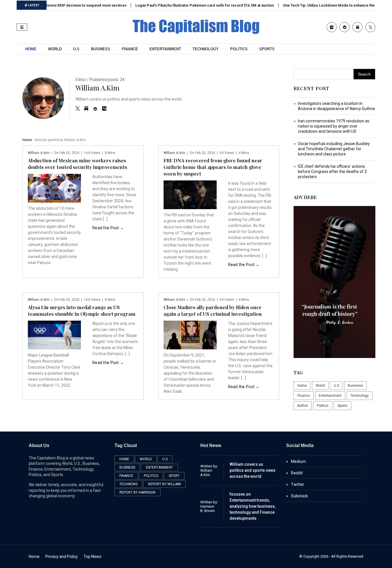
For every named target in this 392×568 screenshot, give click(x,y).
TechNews (128, 484)
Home (27, 140)
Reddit (297, 473)
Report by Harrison (137, 492)
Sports (267, 49)
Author (302, 405)
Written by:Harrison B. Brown (209, 506)
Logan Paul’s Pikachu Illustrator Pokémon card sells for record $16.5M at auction (201, 5)
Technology (206, 49)
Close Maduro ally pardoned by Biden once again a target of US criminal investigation (213, 310)
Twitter (297, 484)
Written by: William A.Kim (209, 470)
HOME (30, 49)
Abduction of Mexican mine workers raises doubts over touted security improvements (77, 163)
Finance (130, 49)
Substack (299, 496)
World (55, 49)
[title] (77, 109)
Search (364, 74)
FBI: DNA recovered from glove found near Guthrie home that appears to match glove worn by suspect (213, 167)
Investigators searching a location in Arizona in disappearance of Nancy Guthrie (336, 106)
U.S (76, 49)
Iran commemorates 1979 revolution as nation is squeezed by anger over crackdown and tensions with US (333, 126)
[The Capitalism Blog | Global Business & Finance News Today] (196, 32)
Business (100, 49)
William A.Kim (97, 87)
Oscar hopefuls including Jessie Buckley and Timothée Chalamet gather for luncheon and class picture (334, 148)
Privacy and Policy (61, 556)
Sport (174, 476)
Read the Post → (108, 228)
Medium (298, 461)
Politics (239, 49)
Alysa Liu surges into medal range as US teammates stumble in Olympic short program (81, 310)
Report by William (164, 484)
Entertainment (165, 49)
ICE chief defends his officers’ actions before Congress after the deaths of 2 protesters (332, 171)
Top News (92, 556)
